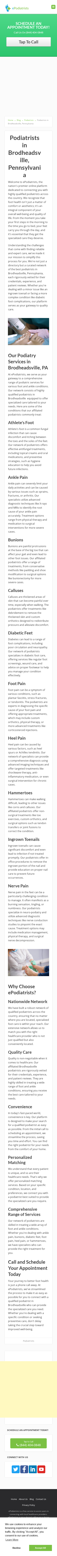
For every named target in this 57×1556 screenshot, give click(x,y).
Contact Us (41, 1499)
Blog (32, 1499)
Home (14, 1499)
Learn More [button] (12, 1539)
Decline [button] (17, 1548)
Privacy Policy (28, 1505)
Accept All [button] (40, 1548)
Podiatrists (28, 1340)
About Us (23, 1499)
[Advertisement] (28, 86)
